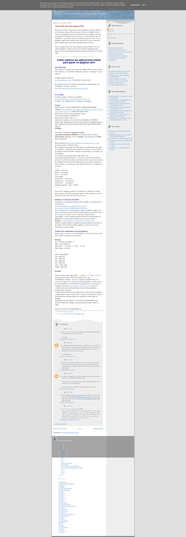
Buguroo (62, 517)
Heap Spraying (64, 520)
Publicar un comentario (60, 424)
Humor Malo (63, 509)
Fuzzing (62, 495)
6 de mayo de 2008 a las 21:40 (67, 356)
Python (62, 528)
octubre (63, 453)
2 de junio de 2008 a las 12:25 (67, 369)
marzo (63, 471)
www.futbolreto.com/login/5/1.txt (79, 286)
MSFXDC (62, 522)
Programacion (64, 527)
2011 (61, 445)
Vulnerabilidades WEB (78, 313)
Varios (62, 496)
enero (62, 474)
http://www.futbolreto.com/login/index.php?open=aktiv (71, 88)
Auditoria (62, 498)
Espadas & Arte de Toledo (116, 48)
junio (62, 459)
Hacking (64, 313)
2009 (61, 447)
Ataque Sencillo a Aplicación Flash (119, 84)
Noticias (62, 493)
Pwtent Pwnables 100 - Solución (118, 78)
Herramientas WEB (65, 504)
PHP (61, 524)
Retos (61, 501)
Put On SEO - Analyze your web (118, 50)
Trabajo (62, 530)
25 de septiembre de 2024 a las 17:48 (69, 419)
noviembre (64, 452)
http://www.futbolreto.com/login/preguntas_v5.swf (82, 143)
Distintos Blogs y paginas (116, 54)
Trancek (68, 342)
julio (62, 458)
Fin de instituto (64, 464)
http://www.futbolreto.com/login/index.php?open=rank (78, 221)
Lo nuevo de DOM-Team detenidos (70, 466)
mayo (62, 461)
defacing (62, 532)
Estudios (62, 507)
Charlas (62, 519)
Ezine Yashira (63, 503)
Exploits (62, 487)
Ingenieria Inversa (65, 490)
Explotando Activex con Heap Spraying (120, 71)
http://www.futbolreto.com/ (63, 80)
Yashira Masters (64, 516)
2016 (61, 444)
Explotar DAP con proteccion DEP (119, 73)
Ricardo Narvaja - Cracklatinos (118, 58)
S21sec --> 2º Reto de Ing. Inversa (119, 80)
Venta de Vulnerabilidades (67, 514)
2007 (61, 475)
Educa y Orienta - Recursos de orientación (121, 51)
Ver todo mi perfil (111, 37)
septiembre (64, 455)
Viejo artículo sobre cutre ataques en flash (72, 467)
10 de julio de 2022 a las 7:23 (66, 402)
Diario (61, 491)
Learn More (135, 5)
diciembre (63, 450)
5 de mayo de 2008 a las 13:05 (67, 339)
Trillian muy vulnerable (66, 463)
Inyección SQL (64, 511)
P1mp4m (62, 499)
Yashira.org (113, 59)
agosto (63, 456)
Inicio (80, 428)
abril (62, 469)
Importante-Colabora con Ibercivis (119, 55)
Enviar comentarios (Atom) (70, 432)
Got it (144, 5)
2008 (61, 448)
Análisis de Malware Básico (117, 82)
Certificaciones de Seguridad (67, 506)
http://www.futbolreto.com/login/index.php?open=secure (72, 99)
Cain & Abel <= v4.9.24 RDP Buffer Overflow (121, 138)
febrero (63, 472)
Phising (62, 525)
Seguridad (69, 313)
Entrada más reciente (60, 428)
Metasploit (63, 512)
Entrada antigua (98, 428)
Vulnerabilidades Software (67, 483)
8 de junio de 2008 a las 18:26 (67, 388)
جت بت (68, 406)
